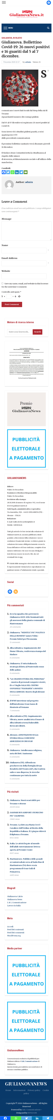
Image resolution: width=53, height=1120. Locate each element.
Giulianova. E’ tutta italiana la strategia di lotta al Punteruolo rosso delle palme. (27, 666)
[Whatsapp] (12, 172)
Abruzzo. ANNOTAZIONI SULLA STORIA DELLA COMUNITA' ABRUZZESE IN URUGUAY (24, 738)
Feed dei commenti (15, 932)
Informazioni (19, 1090)
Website (6, 271)
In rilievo (17, 38)
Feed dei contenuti (15, 929)
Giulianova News (14, 899)
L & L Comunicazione (16, 902)
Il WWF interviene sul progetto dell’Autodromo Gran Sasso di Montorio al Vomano (24, 704)
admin (28, 62)
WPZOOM (32, 1113)
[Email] (26, 172)
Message (6, 219)
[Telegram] (21, 172)
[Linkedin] (17, 172)
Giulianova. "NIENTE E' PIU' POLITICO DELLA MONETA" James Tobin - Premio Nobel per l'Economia (27, 636)
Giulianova (7, 38)
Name (5, 245)
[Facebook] (4, 172)
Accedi (10, 926)
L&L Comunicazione (29, 1061)
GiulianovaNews (26, 1083)
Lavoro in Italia (14, 905)
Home (8, 1090)
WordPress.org (14, 936)
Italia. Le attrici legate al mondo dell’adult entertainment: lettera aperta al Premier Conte (25, 846)
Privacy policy (34, 1090)
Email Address (9, 258)
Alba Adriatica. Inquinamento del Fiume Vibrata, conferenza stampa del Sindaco (28, 651)
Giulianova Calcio (15, 896)
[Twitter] (8, 172)
